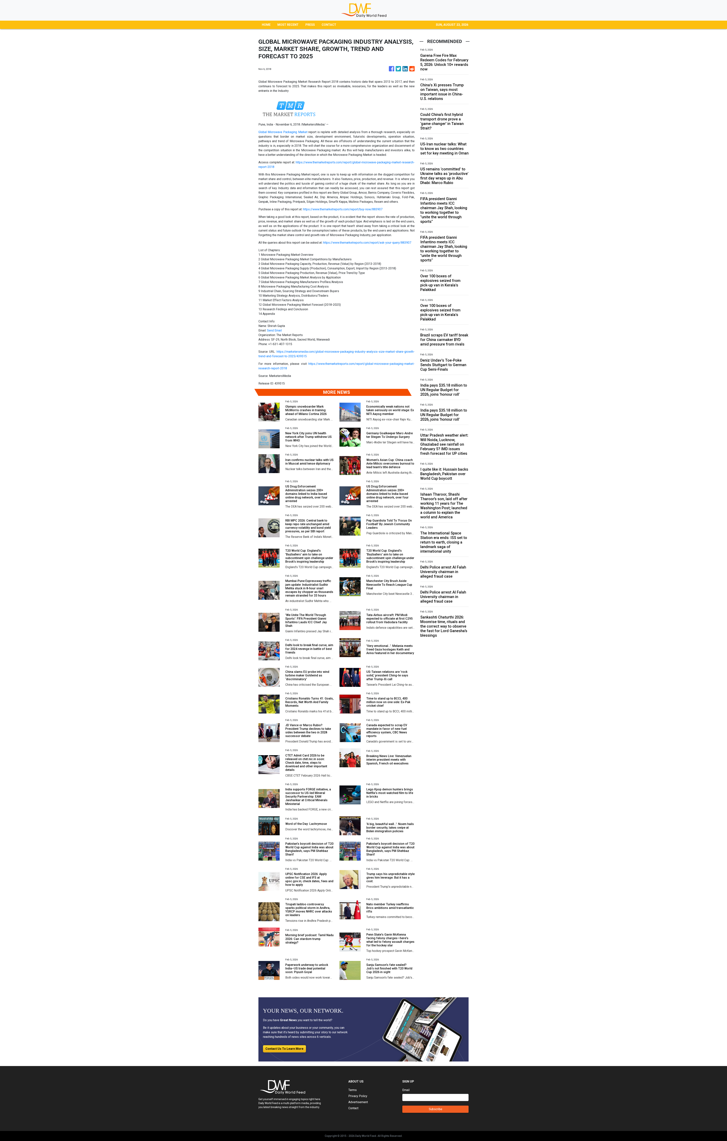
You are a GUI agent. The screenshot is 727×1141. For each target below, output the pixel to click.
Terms (352, 1090)
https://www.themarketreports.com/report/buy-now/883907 (342, 209)
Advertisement (358, 1102)
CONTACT (329, 25)
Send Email (274, 330)
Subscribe (435, 1109)
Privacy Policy (357, 1096)
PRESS (310, 25)
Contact (353, 1108)
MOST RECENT (288, 25)
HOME (266, 25)
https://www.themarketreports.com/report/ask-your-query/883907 (367, 242)
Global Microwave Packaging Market (282, 132)
